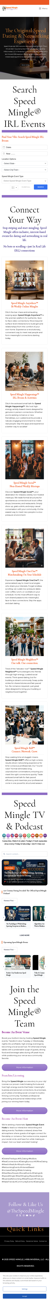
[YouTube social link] (27, 1215)
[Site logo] (10, 8)
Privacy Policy (9, 1241)
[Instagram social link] (23, 1215)
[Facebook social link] (17, 1215)
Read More (26, 65)
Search (41, 187)
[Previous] (4, 917)
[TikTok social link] (33, 1215)
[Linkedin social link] (30, 1215)
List (14, 187)
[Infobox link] (24, 301)
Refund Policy (20, 1241)
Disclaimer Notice (32, 1241)
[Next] (45, 917)
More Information (24, 1067)
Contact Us (43, 1241)
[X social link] (20, 1215)
